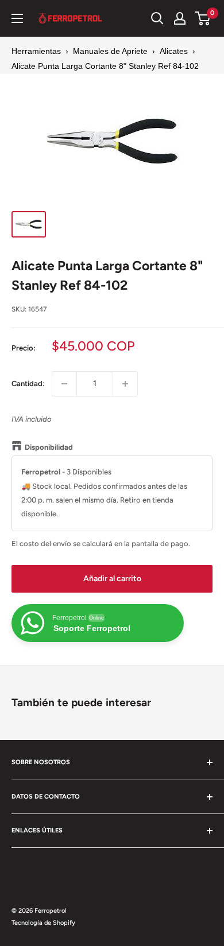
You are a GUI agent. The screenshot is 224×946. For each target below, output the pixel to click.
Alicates (174, 51)
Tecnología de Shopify (43, 922)
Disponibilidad (49, 447)
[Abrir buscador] (157, 18)
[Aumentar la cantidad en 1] (125, 384)
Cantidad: (28, 383)
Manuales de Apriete (110, 51)
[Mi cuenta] (180, 18)
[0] (203, 18)
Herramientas (36, 51)
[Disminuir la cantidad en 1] (64, 384)
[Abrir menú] (17, 18)
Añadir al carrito (112, 578)
